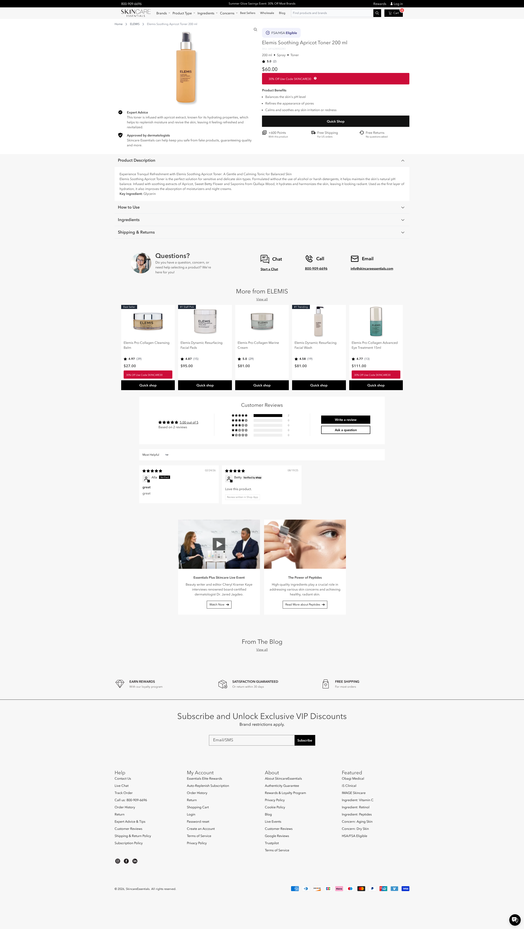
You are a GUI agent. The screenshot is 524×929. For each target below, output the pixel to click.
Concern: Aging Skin (357, 821)
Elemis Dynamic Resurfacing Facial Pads (201, 345)
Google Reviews (277, 836)
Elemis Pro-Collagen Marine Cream (258, 345)
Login (191, 814)
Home (119, 24)
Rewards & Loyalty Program (285, 793)
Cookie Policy (275, 807)
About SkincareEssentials (283, 778)
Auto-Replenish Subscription (208, 786)
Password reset (198, 821)
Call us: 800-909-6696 (131, 800)
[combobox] (336, 13)
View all (262, 299)
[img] (152, 471)
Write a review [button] (346, 420)
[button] (162, 13)
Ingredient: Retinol (355, 807)
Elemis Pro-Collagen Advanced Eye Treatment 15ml (375, 345)
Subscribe (304, 740)
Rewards (379, 4)
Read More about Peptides (302, 604)
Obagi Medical (353, 778)
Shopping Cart (198, 807)
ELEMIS (135, 24)
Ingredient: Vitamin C (358, 800)
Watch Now (216, 604)
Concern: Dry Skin (355, 829)
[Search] (255, 29)
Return (119, 814)
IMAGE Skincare (354, 793)
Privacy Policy (197, 843)
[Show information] (314, 78)
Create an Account (201, 829)
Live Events (273, 821)
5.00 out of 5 (189, 422)
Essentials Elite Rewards (204, 778)
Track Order (124, 793)
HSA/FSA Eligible (354, 836)
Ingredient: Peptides (357, 814)
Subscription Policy (129, 843)
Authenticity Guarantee (282, 786)
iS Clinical (349, 786)
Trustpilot (272, 843)
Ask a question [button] (346, 430)
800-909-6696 (131, 4)
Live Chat (122, 786)
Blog (268, 814)
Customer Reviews (128, 829)
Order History (125, 807)
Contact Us (123, 778)
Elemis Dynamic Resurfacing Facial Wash (316, 345)
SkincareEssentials (137, 889)
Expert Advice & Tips (130, 821)
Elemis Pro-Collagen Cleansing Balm (146, 345)
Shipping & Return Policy (133, 836)
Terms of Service (199, 836)
